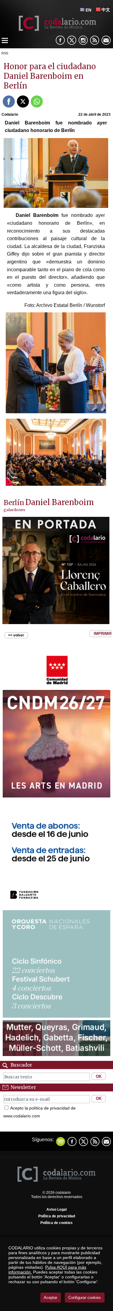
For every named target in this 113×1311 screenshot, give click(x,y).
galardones (14, 509)
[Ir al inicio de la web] (56, 29)
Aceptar (50, 1297)
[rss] (94, 40)
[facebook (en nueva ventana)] (60, 40)
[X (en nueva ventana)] (71, 40)
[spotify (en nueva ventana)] (60, 1141)
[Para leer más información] (55, 570)
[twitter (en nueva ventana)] (83, 1141)
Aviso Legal (56, 1209)
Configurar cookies (84, 1297)
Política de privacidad (56, 1216)
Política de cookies (56, 1223)
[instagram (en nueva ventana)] (83, 40)
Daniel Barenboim (59, 502)
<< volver (16, 635)
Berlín (14, 502)
